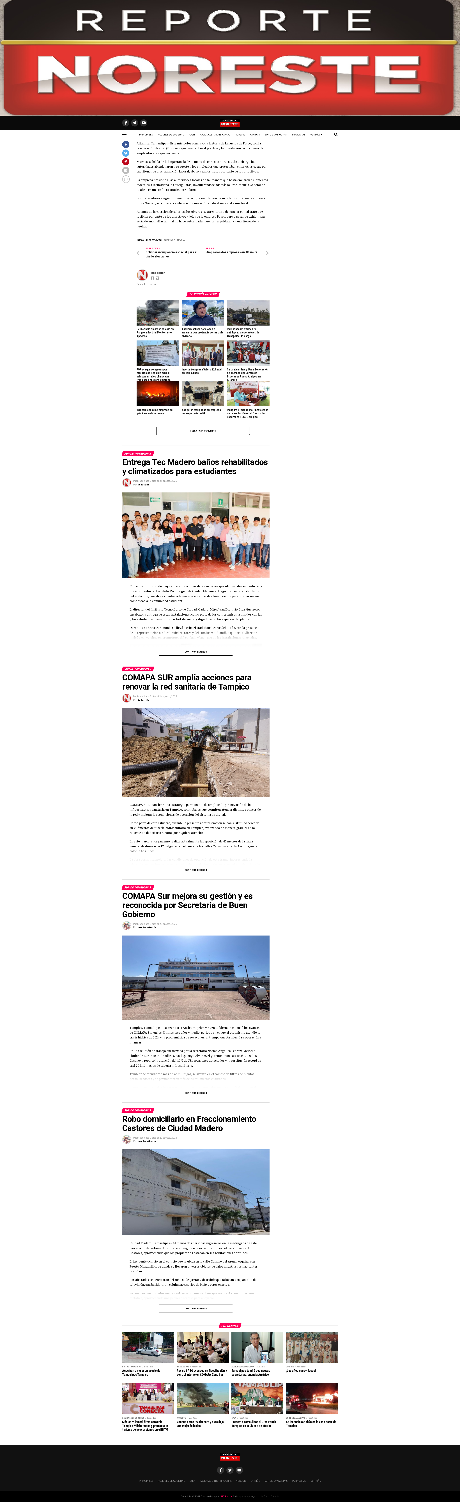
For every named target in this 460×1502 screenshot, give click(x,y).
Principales (146, 134)
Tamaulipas (298, 134)
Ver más (315, 134)
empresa (170, 240)
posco (181, 240)
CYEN (192, 134)
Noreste (240, 134)
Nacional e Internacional (215, 134)
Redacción (158, 272)
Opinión (255, 134)
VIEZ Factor (226, 1496)
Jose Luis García (146, 927)
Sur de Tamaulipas (276, 134)
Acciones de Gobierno (171, 134)
